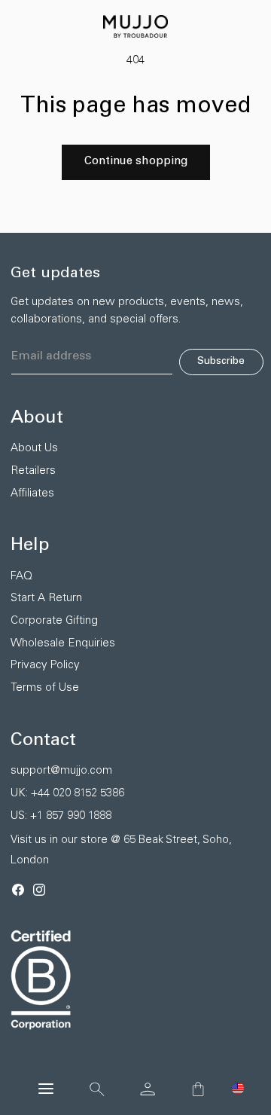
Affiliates (32, 493)
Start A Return (46, 598)
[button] (238, 1089)
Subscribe (221, 361)
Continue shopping (135, 161)
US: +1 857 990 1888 (61, 816)
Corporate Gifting (54, 621)
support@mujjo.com (61, 771)
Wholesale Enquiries (63, 643)
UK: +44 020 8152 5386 (67, 793)
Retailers (33, 471)
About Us (34, 448)
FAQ (21, 576)
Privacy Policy (45, 665)
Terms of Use (45, 688)
